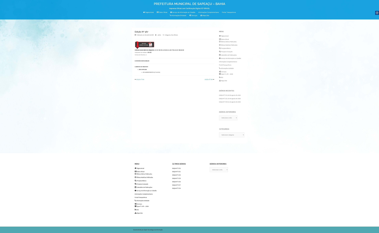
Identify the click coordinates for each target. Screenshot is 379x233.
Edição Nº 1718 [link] (176, 182)
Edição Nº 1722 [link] (223, 95)
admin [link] (159, 35)
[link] (148, 12)
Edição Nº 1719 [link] (176, 178)
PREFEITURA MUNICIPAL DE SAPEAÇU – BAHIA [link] (189, 4)
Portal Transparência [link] (229, 12)
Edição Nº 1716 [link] (176, 188)
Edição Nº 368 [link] (208, 79)
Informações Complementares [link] (208, 12)
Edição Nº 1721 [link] (223, 98)
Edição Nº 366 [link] (140, 79)
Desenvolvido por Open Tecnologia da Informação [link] (148, 230)
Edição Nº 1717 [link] (176, 185)
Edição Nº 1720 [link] (223, 102)
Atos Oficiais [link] (174, 35)
